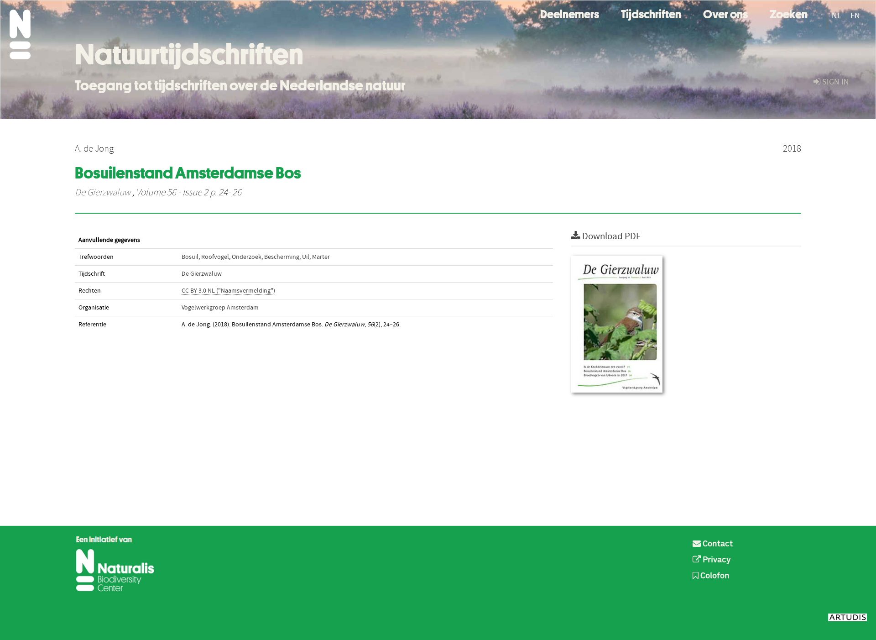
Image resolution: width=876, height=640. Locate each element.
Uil (305, 257)
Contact (717, 544)
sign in (834, 82)
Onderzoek (246, 257)
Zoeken (789, 13)
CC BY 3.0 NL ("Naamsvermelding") (228, 290)
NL (836, 16)
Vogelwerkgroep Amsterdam (220, 307)
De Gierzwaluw (102, 192)
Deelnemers (569, 13)
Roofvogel (215, 257)
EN (855, 16)
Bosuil (190, 257)
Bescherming (281, 257)
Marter (321, 257)
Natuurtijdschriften (189, 54)
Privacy (716, 560)
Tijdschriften (651, 13)
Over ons (725, 13)
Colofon (714, 576)
